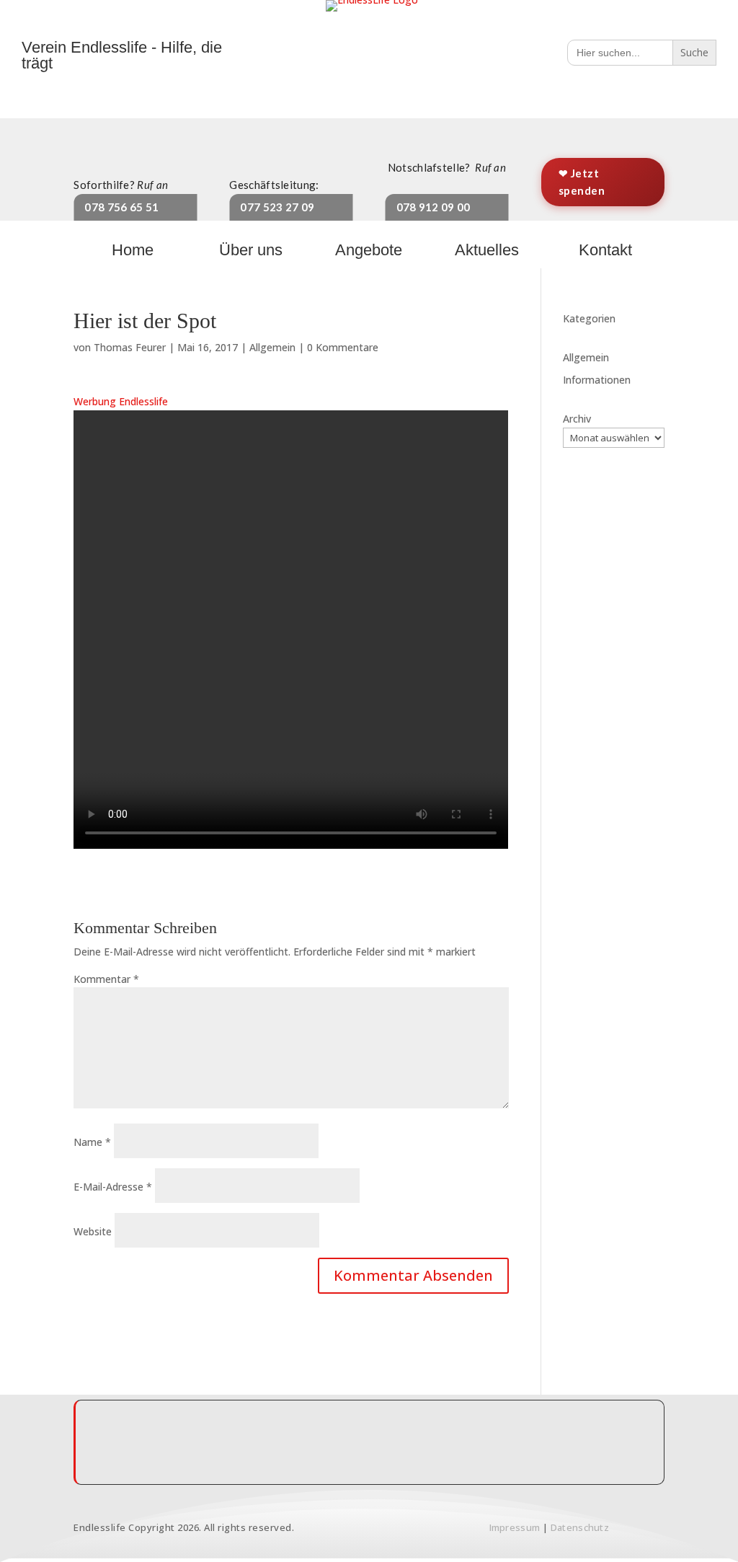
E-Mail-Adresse (113, 1186)
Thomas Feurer (130, 347)
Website (93, 1231)
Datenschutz (580, 1527)
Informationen (597, 380)
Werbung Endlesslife (121, 401)
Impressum (515, 1527)
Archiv (577, 418)
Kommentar (106, 979)
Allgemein (272, 347)
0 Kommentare (342, 347)
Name (92, 1142)
